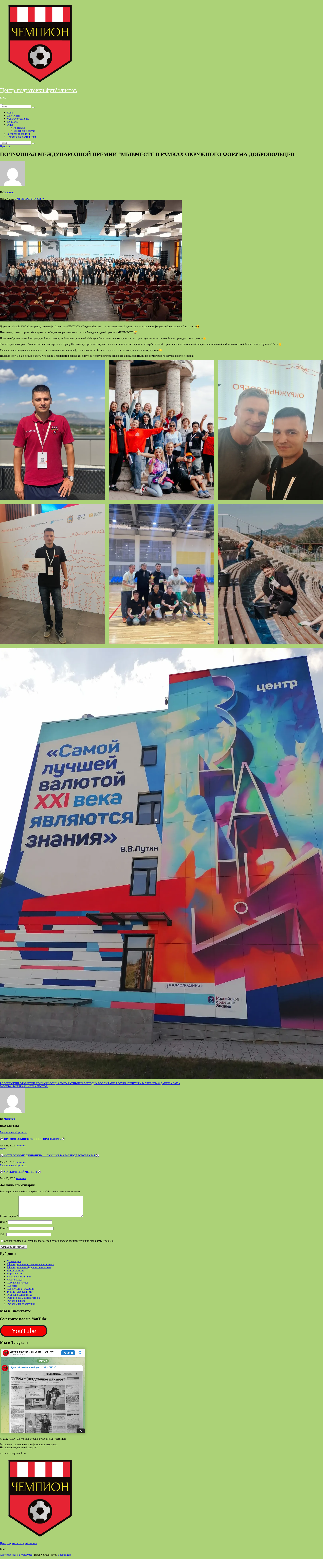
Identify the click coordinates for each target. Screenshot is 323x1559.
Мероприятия (8, 1132)
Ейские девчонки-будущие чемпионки (29, 1267)
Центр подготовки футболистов (38, 90)
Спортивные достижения (21, 136)
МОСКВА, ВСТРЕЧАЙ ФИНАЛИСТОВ (24, 1086)
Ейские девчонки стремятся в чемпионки (30, 1264)
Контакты (19, 127)
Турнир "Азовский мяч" (20, 1291)
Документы (13, 115)
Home (10, 112)
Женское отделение (18, 118)
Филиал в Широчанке (19, 1294)
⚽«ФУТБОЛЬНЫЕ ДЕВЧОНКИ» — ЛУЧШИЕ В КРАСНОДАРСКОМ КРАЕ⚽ (49, 1155)
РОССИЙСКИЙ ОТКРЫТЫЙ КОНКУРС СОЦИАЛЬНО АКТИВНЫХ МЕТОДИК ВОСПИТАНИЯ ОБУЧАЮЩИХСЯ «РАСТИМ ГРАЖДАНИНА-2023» (90, 1083)
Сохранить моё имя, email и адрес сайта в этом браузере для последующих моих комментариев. (59, 1240)
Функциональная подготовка (23, 1297)
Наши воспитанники (19, 1276)
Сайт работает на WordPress (16, 1554)
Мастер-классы (15, 1270)
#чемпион (39, 198)
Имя (3, 1222)
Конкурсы (12, 121)
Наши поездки (15, 1279)
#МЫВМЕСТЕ (23, 198)
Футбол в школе (16, 1300)
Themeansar (64, 1554)
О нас (10, 124)
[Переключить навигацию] (1, 104)
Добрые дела (14, 1261)
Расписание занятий (18, 133)
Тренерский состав (24, 130)
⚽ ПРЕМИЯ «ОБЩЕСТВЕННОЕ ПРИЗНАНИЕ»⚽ (32, 1139)
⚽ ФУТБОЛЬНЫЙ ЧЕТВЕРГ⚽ (20, 1171)
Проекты (5, 146)
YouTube (23, 1331)
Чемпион (8, 192)
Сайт (3, 1234)
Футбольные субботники (21, 1303)
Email (4, 1228)
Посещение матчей (18, 1282)
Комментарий (9, 1216)
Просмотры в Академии (20, 1288)
